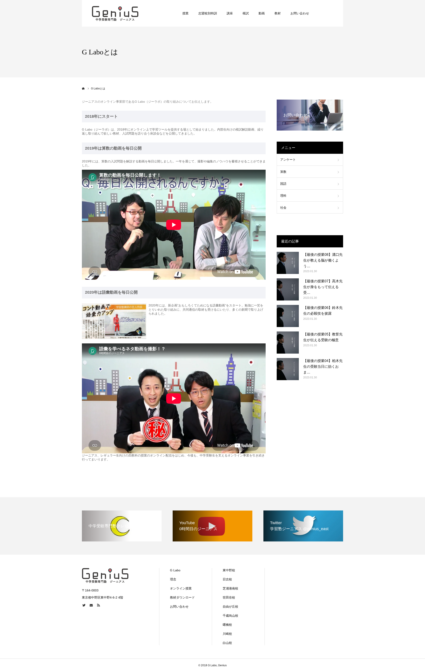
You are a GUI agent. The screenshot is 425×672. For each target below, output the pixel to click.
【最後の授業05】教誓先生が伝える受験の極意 (323, 337)
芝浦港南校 (230, 588)
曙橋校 (227, 624)
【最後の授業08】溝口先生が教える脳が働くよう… (323, 260)
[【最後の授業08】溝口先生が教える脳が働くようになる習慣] (288, 263)
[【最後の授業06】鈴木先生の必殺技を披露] (288, 316)
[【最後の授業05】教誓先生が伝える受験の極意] (288, 342)
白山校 (227, 643)
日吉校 (227, 579)
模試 (246, 13)
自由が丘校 (230, 606)
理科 (283, 195)
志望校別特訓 (207, 13)
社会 (283, 207)
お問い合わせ (299, 13)
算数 (283, 171)
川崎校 (227, 633)
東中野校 (229, 570)
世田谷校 (229, 597)
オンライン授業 (181, 588)
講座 (230, 13)
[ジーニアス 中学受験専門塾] (115, 13)
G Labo (175, 570)
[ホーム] (83, 88)
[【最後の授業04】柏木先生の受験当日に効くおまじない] (288, 369)
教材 (277, 13)
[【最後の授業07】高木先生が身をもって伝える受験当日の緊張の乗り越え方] (288, 289)
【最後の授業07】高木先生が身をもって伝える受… (323, 286)
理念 (173, 579)
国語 (283, 183)
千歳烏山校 (230, 615)
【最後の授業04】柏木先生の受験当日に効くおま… (323, 366)
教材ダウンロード (182, 597)
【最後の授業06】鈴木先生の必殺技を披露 (323, 310)
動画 (262, 13)
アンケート (288, 159)
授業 (185, 13)
